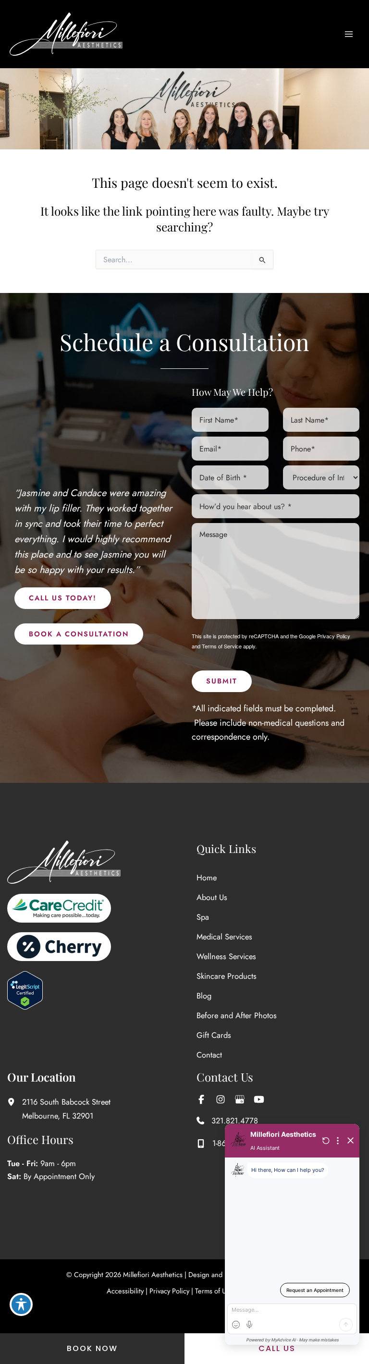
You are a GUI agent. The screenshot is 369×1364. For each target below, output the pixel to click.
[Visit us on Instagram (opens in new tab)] (220, 1099)
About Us (212, 897)
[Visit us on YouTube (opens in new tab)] (259, 1099)
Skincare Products (227, 976)
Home (207, 877)
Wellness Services (226, 956)
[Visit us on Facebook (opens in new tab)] (201, 1099)
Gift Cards (214, 1035)
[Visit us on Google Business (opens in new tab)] (240, 1099)
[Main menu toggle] (348, 34)
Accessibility (125, 1291)
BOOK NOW (92, 1348)
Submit (221, 681)
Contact (209, 1054)
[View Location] (14, 1101)
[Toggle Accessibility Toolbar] (21, 1304)
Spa (203, 917)
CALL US (276, 1348)
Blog (204, 995)
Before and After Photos (237, 1015)
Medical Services (224, 936)
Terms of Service (222, 646)
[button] (62, 598)
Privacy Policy (333, 636)
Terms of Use (214, 1291)
